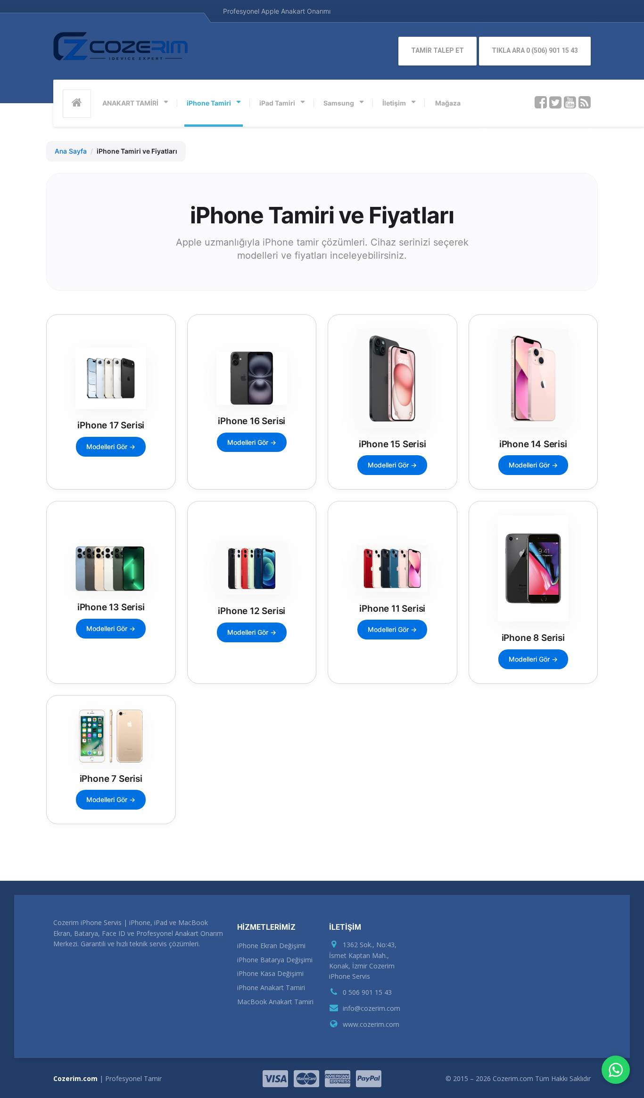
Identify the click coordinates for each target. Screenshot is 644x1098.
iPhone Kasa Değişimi (270, 973)
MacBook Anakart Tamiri (275, 1001)
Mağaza (448, 103)
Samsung (338, 103)
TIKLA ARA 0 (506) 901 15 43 (535, 50)
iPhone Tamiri (209, 103)
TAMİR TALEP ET (437, 50)
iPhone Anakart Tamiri (271, 987)
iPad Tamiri (277, 103)
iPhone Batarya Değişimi (275, 959)
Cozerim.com (75, 1078)
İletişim (394, 103)
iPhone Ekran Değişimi (271, 945)
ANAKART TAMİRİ (130, 103)
